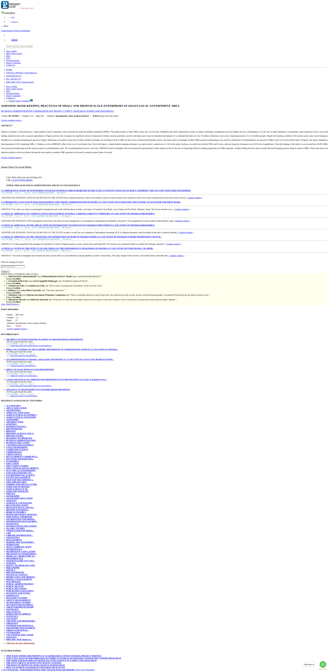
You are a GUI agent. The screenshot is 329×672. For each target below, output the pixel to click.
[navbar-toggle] (2, 26)
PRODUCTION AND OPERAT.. (20, 577)
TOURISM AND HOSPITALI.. (20, 626)
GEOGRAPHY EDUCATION (19, 498)
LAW (8, 533)
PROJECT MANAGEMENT (19, 579)
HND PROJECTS (13, 76)
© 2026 (37, 670)
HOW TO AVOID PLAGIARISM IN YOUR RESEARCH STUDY (35, 667)
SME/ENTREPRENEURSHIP (20, 607)
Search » (5, 272)
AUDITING (11, 424)
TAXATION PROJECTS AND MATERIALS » (23, 366)
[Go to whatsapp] (323, 664)
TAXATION (11, 619)
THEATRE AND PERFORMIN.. (21, 621)
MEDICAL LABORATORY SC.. (21, 556)
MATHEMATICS (14, 549)
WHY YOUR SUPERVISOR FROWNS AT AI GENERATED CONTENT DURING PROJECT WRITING (53, 656)
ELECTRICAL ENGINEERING (21, 470)
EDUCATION (12, 463)
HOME (9, 70)
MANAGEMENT (14, 540)
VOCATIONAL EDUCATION (20, 635)
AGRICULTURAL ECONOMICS (21, 415)
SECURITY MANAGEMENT (19, 605)
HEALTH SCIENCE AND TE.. (20, 507)
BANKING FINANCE (16, 426)
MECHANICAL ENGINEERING (21, 554)
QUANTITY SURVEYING (18, 593)
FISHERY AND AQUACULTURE (21, 484)
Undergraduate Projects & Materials (15, 31)
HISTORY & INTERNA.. (17, 510)
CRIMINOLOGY (14, 452)
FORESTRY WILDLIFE (17, 491)
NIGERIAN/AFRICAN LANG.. (20, 561)
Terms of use (80, 670)
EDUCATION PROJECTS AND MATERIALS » (23, 356)
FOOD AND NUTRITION (18, 487)
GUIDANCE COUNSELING (19, 503)
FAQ (12, 17)
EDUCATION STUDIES (17, 466)
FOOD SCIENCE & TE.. (17, 489)
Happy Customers (13, 63)
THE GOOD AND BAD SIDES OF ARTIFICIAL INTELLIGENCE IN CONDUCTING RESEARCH (51, 660)
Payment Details (12, 60)
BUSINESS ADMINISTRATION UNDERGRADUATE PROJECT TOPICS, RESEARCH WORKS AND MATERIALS (57, 111)
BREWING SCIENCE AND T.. (20, 433)
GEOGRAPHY (13, 496)
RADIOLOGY (12, 595)
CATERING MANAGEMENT (20, 445)
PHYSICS (10, 570)
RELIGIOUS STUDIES (16, 598)
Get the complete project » (11, 120)
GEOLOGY (11, 501)
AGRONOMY (12, 420)
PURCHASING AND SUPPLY (20, 591)
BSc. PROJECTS (13, 79)
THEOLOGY (12, 623)
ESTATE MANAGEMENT (18, 477)
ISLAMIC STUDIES (15, 528)
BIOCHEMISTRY (14, 429)
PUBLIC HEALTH (14, 586)
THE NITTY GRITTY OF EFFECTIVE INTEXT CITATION (33, 663)
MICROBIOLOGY (14, 558)
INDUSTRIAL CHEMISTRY (19, 517)
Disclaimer (90, 670)
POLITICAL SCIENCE (17, 575)
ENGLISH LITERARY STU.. (19, 473)
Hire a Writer (11, 51)
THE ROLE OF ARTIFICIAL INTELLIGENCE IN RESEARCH (35, 665)
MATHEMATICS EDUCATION (20, 551)
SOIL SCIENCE (13, 612)
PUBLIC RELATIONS (16, 589)
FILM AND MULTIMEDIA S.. (20, 480)
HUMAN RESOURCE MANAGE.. (22, 514)
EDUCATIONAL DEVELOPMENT (22, 468)
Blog (8, 56)
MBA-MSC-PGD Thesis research (20, 82)
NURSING (11, 563)
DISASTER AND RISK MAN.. (20, 459)
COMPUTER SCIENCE (17, 450)
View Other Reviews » (10, 304)
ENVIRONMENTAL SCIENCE (20, 475)
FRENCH (10, 494)
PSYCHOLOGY (13, 582)
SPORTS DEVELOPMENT (18, 614)
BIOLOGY (11, 431)
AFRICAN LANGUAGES (18, 413)
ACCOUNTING (13, 406)
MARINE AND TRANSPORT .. (20, 542)
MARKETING (12, 545)
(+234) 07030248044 (21, 180)
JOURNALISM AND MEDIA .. (20, 531)
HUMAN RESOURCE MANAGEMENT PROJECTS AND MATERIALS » (31, 345)
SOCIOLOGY (12, 609)
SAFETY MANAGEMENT (18, 600)
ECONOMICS (12, 461)
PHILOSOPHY (13, 568)
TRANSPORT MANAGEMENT (20, 628)
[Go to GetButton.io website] (323, 669)
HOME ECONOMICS (16, 512)
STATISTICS (12, 616)
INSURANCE (12, 524)
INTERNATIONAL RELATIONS (21, 526)
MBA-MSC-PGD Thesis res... (19, 639)
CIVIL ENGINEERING (17, 447)
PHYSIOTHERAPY (15, 572)
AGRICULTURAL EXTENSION (21, 417)
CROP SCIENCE (14, 454)
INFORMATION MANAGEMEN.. (21, 521)
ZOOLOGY (11, 637)
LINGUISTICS (13, 538)
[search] (31, 46)
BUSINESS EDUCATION (18, 443)
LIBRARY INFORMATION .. (19, 535)
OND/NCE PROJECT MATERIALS (21, 73)
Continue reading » (195, 198)
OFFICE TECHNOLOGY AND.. (20, 565)
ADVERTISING (13, 410)
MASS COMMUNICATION (18, 547)
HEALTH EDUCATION (17, 505)
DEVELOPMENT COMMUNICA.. (22, 457)
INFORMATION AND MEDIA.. (20, 519)
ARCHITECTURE (14, 422)
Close (14, 39)
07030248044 (9, 13)
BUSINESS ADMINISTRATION (21, 440)
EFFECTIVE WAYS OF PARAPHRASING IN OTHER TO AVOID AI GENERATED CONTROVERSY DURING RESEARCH (63, 658)
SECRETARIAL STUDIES (18, 602)
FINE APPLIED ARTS (16, 482)
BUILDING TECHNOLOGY (19, 438)
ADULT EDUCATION (16, 408)
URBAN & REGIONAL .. (17, 630)
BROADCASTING (14, 436)
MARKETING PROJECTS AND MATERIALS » (24, 376)
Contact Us (14, 22)
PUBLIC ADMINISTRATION (19, 584)
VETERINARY (13, 632)
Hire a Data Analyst (14, 53)
